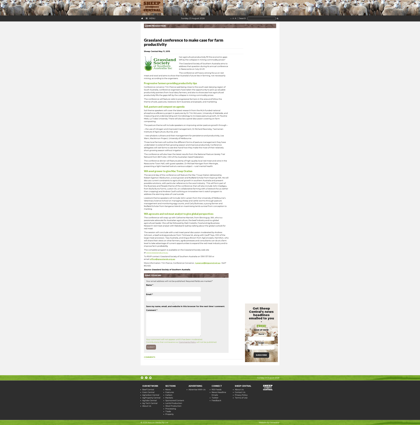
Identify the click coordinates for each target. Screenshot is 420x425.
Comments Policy (187, 342)
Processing (170, 409)
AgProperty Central (151, 398)
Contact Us (240, 392)
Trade (168, 411)
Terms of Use (241, 398)
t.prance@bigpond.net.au (207, 263)
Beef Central (148, 389)
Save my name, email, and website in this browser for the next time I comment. (185, 306)
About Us (146, 406)
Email (149, 294)
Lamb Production (173, 403)
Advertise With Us (197, 389)
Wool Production (173, 406)
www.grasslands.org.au (157, 253)
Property (169, 414)
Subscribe (261, 355)
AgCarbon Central (150, 395)
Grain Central (148, 392)
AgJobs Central (149, 400)
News (168, 389)
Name (149, 285)
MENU (152, 18)
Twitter (215, 398)
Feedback (216, 400)
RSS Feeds (216, 389)
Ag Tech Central (150, 403)
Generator (274, 422)
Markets (169, 398)
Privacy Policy (241, 395)
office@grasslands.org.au (162, 259)
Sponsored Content (174, 400)
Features (169, 392)
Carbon (168, 395)
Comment (151, 310)
